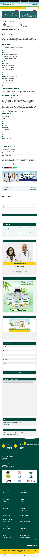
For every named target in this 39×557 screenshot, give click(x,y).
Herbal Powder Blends (24, 526)
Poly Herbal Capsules (6, 526)
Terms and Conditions (6, 515)
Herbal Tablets (4, 530)
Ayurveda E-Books (5, 490)
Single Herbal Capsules (6, 523)
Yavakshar (5, 189)
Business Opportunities (24, 492)
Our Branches (4, 501)
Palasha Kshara (33, 189)
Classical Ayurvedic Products (7, 521)
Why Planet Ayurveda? (6, 506)
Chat (24, 556)
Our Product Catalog (5, 510)
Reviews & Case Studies (6, 512)
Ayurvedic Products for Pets (25, 521)
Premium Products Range (24, 535)
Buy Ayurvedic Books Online (25, 537)
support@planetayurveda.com (19, 263)
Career (3, 494)
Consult (4, 556)
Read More (5, 337)
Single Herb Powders (6, 528)
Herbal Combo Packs (23, 523)
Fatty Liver (19, 229)
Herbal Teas (22, 530)
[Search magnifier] (36, 8)
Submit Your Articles (23, 512)
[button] (19, 18)
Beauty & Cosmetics (23, 528)
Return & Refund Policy (24, 510)
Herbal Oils (4, 535)
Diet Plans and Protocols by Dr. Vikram (27, 497)
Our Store (35, 4)
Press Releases (5, 508)
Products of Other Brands (6, 537)
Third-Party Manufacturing (24, 515)
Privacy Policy (22, 508)
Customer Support (5, 497)
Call (34, 556)
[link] (10, 14)
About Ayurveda (5, 487)
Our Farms (21, 503)
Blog (3, 492)
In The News (22, 499)
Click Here (26, 16)
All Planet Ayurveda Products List (26, 487)
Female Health (30, 229)
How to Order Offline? (6, 499)
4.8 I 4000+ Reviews (16, 1)
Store (15, 556)
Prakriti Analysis (22, 506)
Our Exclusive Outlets (6, 503)
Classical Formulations (24, 494)
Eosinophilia (8, 229)
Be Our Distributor (23, 490)
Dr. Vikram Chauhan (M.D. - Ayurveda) (28, 26)
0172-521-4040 (9, 448)
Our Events (22, 501)
